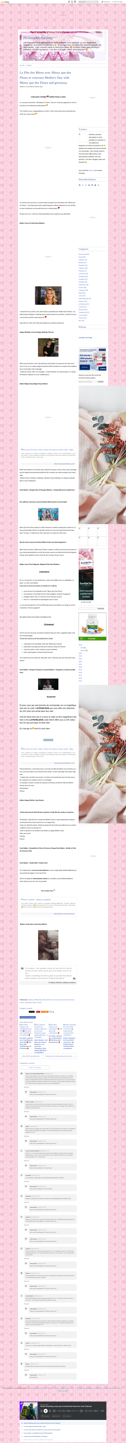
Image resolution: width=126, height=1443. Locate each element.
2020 (80, 667)
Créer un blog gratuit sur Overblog (36, 1388)
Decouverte (63, 1000)
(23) (83, 301)
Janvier (83, 650)
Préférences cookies (63, 1391)
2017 (80, 675)
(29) (83, 285)
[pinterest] (75, 2)
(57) (83, 260)
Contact (28, 65)
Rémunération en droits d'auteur (85, 1388)
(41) (83, 265)
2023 (80, 659)
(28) (82, 287)
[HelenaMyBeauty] (83, 137)
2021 (80, 664)
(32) (83, 282)
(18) (81, 320)
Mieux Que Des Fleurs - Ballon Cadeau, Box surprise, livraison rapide (72, 450)
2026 (80, 645)
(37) (83, 271)
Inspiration (28, 1002)
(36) (83, 273)
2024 (80, 656)
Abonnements (47, 1000)
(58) (82, 257)
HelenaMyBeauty (38, 37)
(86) (84, 254)
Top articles (50, 1388)
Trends (39, 1002)
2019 (80, 670)
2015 (80, 681)
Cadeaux (31, 1000)
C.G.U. (73, 1388)
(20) (83, 315)
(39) (83, 268)
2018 (80, 672)
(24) (85, 298)
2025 (80, 653)
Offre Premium (98, 1388)
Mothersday (38, 1000)
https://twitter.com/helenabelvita (64, 913)
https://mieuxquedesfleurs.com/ (64, 464)
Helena (91, 170)
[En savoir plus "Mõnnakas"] (83, 541)
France (22, 1002)
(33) (83, 279)
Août (82, 648)
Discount (71, 1000)
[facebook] (69, 2)
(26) (83, 290)
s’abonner (46, 1416)
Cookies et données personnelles (112, 1388)
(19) (82, 318)
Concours (56, 1000)
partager (57, 1416)
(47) (82, 262)
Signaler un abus (65, 1388)
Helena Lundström (43, 900)
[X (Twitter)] (72, 2)
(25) (82, 296)
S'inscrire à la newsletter (28, 1017)
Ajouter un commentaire (35, 1067)
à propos (67, 1416)
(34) (83, 276)
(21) (83, 307)
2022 (80, 661)
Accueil (22, 65)
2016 (80, 678)
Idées (34, 1002)
